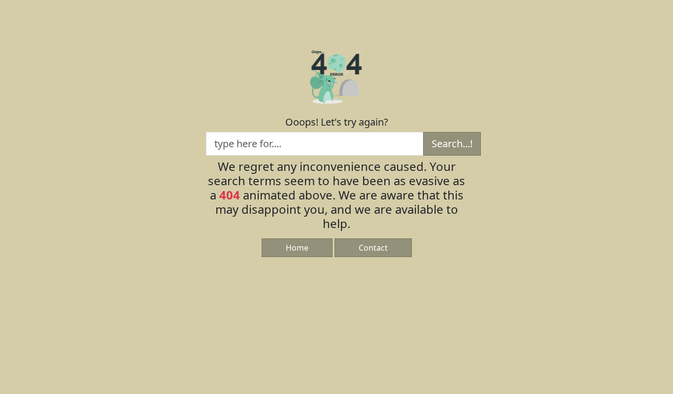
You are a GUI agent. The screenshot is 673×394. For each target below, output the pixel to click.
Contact (373, 247)
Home (297, 247)
